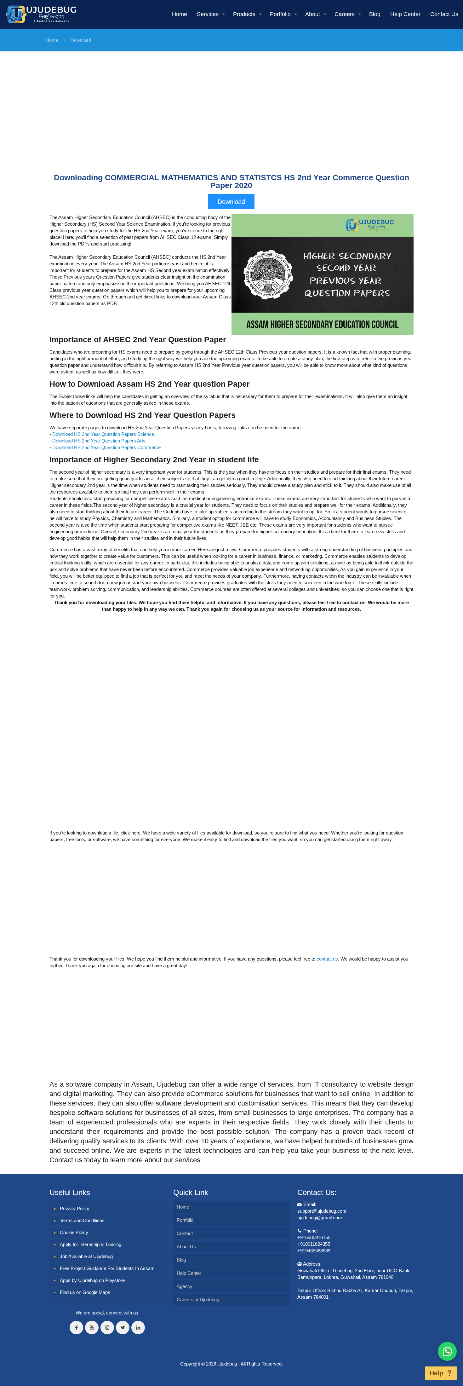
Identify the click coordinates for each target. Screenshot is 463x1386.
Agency (184, 1286)
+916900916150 (313, 1237)
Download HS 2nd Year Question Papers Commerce (106, 447)
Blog (181, 1259)
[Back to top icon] (415, 1373)
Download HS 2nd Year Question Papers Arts (99, 440)
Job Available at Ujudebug (86, 1256)
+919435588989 (313, 1250)
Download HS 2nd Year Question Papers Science (103, 434)
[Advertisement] (231, 118)
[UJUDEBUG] (41, 14)
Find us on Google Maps (85, 1292)
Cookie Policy (74, 1232)
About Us (186, 1246)
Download (81, 40)
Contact (185, 1233)
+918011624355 (313, 1244)
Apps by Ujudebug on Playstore (92, 1280)
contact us (327, 959)
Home (52, 40)
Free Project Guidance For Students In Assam (107, 1268)
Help (436, 1373)
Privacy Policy (74, 1208)
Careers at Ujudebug (198, 1299)
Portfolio (185, 1220)
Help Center (189, 1273)
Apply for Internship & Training (90, 1244)
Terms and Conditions (82, 1220)
